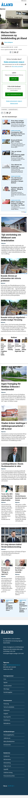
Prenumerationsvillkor (9, 776)
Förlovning (6, 704)
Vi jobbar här (7, 756)
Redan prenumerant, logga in (14, 62)
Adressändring (7, 763)
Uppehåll (6, 769)
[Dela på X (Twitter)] (13, 52)
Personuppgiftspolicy (9, 735)
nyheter (4, 109)
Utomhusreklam (8, 686)
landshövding (13, 109)
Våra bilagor (6, 689)
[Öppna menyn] (26, 4)
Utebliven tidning (8, 772)
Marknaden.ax (7, 723)
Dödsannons (7, 710)
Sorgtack (6, 713)
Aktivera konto (14, 103)
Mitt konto (23, 1)
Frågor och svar (7, 766)
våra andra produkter (17, 66)
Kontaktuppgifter (8, 692)
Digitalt (5, 682)
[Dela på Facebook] (10, 52)
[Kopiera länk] (17, 52)
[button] (2, 338)
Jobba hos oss (7, 738)
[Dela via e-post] (15, 52)
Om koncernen (7, 745)
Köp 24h (14, 79)
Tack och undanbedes (9, 707)
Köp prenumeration (14, 94)
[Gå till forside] (7, 4)
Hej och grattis (7, 717)
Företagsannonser (9, 676)
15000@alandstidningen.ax (13, 665)
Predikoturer (7, 720)
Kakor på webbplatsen (9, 741)
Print (5, 679)
